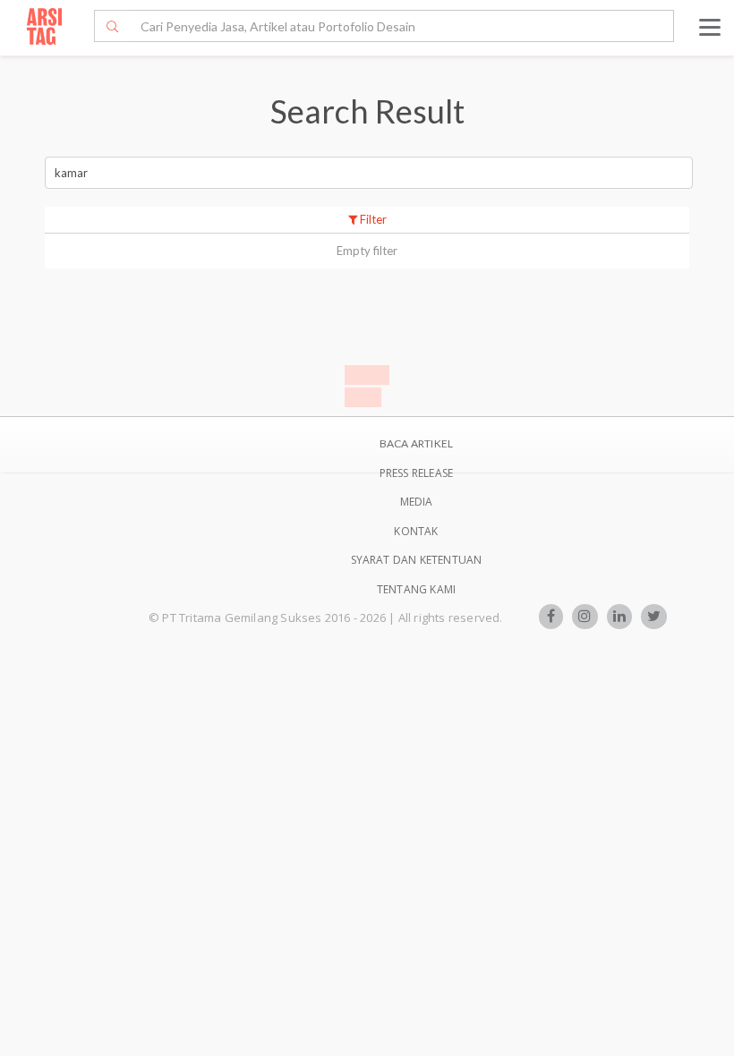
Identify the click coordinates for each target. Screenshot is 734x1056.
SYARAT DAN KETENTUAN (416, 559)
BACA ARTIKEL (416, 443)
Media (416, 501)
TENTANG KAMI (416, 589)
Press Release (417, 473)
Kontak (416, 531)
